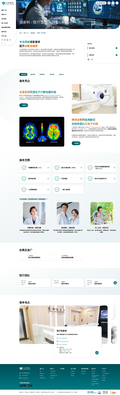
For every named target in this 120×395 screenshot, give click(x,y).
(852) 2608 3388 (25, 375)
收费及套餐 (83, 371)
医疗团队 (4, 18)
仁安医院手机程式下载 (45, 392)
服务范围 (33, 74)
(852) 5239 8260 (63, 344)
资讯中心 (104, 375)
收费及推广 (92, 55)
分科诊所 (52, 377)
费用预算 (93, 373)
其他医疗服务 (42, 377)
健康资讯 (72, 375)
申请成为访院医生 (95, 379)
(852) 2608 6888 (63, 338)
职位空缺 (104, 377)
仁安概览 (104, 371)
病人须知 (52, 392)
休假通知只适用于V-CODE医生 (96, 376)
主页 (20, 33)
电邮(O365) (21, 392)
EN (5, 43)
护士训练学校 (94, 381)
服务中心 (4, 14)
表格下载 (93, 371)
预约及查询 (92, 48)
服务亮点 (23, 74)
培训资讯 (26, 392)
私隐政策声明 (32, 392)
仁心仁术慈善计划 (105, 373)
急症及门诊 (42, 373)
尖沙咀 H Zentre (53, 373)
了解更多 (24, 105)
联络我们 (104, 380)
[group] (34, 256)
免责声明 (38, 392)
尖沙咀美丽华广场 (53, 375)
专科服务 (32, 33)
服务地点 (61, 74)
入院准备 (72, 371)
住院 (41, 371)
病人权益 (72, 373)
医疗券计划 (83, 373)
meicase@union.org (63, 341)
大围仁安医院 (52, 371)
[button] (20, 74)
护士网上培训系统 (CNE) (95, 384)
